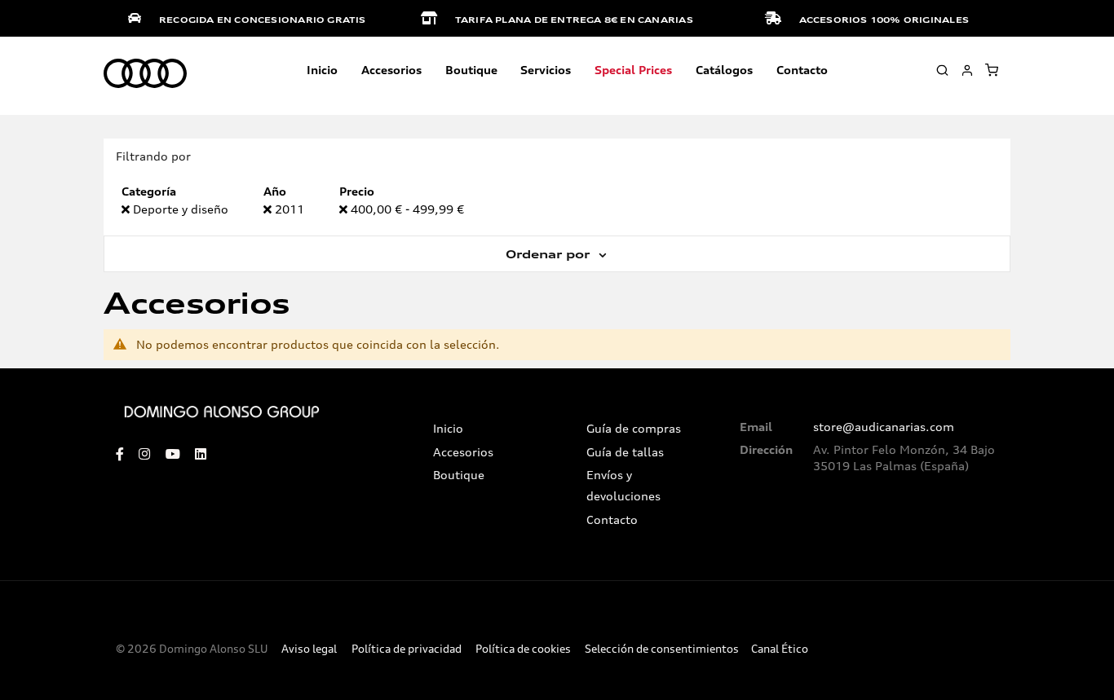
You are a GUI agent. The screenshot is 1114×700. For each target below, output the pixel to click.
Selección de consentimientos (662, 649)
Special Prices (633, 70)
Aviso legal (309, 649)
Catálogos (724, 70)
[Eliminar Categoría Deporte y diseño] (127, 209)
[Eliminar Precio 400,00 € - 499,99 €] (345, 209)
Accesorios (463, 452)
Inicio (322, 70)
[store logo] (145, 74)
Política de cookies (523, 649)
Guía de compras (633, 428)
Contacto (802, 70)
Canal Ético (779, 649)
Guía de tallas (625, 452)
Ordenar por (550, 254)
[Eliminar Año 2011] (269, 209)
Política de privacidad (406, 649)
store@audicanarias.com (883, 427)
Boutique (471, 70)
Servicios (545, 70)
